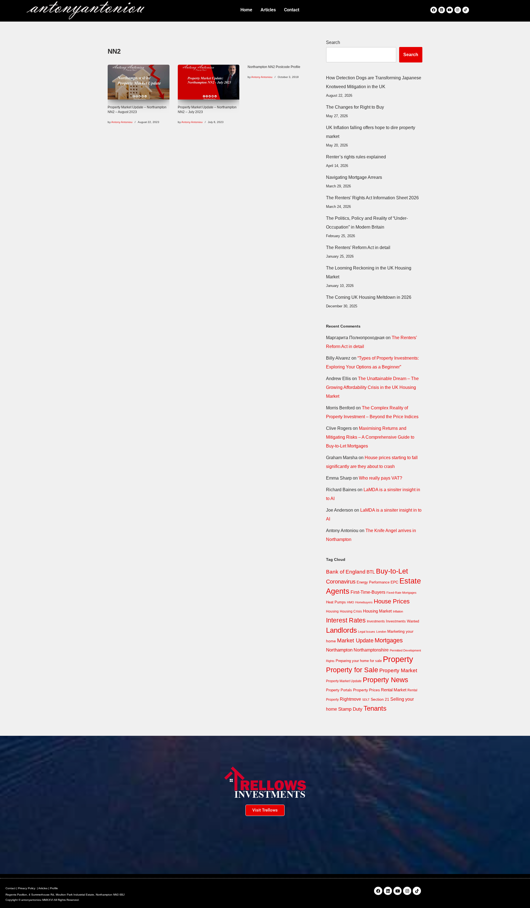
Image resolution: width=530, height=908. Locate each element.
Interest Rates (346, 620)
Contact (10, 888)
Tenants (375, 708)
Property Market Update (344, 681)
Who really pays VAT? (380, 478)
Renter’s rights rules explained (356, 157)
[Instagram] (457, 10)
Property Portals (339, 690)
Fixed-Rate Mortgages (401, 592)
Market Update (355, 640)
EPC (394, 582)
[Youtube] (449, 10)
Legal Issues (366, 631)
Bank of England (345, 572)
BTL (371, 572)
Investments (376, 621)
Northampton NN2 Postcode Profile (274, 67)
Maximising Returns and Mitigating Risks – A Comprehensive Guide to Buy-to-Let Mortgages (370, 437)
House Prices (392, 601)
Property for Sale (352, 670)
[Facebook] (433, 10)
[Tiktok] (465, 10)
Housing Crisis (351, 611)
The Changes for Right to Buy (355, 107)
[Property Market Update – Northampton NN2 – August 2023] (138, 82)
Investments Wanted (402, 621)
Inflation (398, 611)
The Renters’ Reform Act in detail (358, 247)
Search (333, 42)
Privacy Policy (26, 888)
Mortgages (389, 640)
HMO (350, 602)
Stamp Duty (350, 709)
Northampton (339, 650)
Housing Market (377, 611)
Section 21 (380, 699)
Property (398, 659)
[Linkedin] (441, 10)
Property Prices (366, 690)
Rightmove (350, 699)
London (381, 631)
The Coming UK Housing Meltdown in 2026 (368, 297)
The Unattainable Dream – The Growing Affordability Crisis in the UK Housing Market (372, 387)
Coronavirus (341, 582)
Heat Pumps (336, 602)
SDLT (366, 699)
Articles (42, 888)
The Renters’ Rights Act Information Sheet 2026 (372, 197)
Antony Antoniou (121, 122)
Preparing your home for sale (359, 661)
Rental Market (393, 690)
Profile (54, 888)
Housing (332, 611)
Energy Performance (373, 582)
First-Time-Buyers (368, 592)
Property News (385, 680)
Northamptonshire (371, 650)
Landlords (341, 630)
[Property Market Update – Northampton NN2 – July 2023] (209, 82)
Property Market (398, 670)
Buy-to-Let (392, 571)
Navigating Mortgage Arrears (354, 177)
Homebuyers (364, 602)
